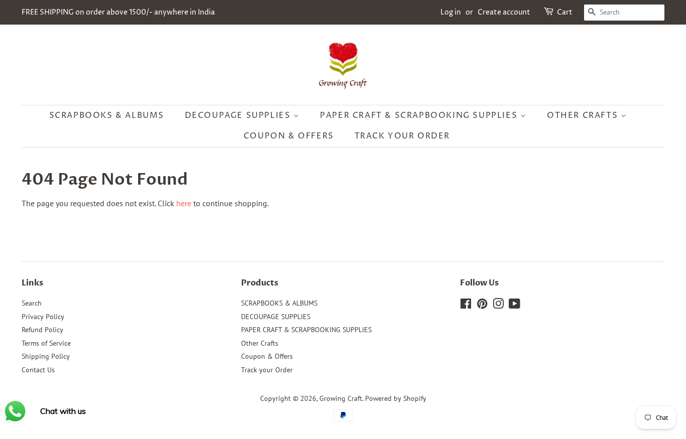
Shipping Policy (46, 356)
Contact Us (38, 369)
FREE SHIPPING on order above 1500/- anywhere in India (118, 12)
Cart (565, 12)
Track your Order (402, 135)
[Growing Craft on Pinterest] (482, 305)
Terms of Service (46, 343)
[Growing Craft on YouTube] (514, 305)
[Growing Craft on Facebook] (466, 305)
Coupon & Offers (289, 135)
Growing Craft (340, 398)
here (183, 203)
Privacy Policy (43, 316)
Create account (504, 12)
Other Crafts (584, 115)
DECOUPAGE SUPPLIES (239, 115)
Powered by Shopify (395, 398)
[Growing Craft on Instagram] (498, 305)
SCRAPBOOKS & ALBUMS (106, 115)
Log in (450, 12)
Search (32, 303)
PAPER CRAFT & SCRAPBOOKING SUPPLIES (420, 115)
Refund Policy (42, 329)
